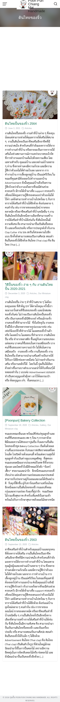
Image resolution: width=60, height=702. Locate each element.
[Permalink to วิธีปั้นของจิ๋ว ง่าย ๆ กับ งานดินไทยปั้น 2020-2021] (30, 265)
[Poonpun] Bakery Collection (25, 420)
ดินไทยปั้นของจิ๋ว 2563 (21, 539)
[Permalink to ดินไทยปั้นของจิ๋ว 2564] (30, 104)
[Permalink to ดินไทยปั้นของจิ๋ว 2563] (30, 520)
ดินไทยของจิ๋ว (30, 17)
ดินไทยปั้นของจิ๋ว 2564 (21, 123)
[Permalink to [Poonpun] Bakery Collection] (30, 401)
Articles (28, 128)
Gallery (43, 425)
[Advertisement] (30, 59)
